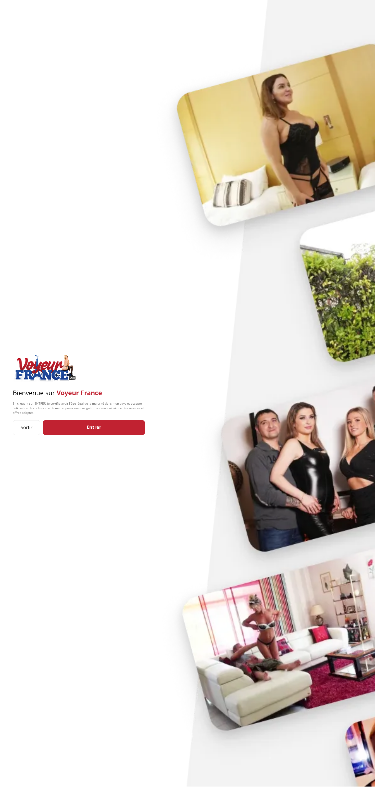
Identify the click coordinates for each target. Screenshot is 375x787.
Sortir (26, 427)
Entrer (94, 427)
